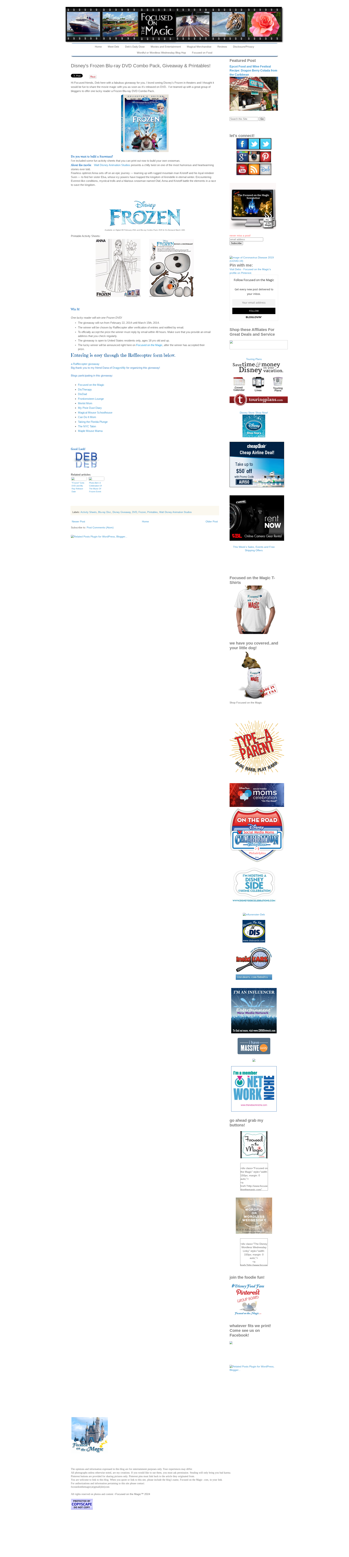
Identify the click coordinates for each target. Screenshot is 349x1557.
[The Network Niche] (254, 1110)
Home (98, 46)
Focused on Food (202, 52)
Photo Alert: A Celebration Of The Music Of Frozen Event (95, 487)
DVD (134, 512)
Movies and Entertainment (166, 46)
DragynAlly (119, 367)
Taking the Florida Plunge (93, 421)
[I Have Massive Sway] (254, 1053)
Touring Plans (254, 359)
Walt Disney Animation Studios (112, 165)
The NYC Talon (87, 426)
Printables (152, 512)
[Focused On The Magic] (231, 1343)
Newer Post (78, 521)
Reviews (222, 46)
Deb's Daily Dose (135, 46)
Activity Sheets (89, 512)
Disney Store (247, 412)
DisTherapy (85, 389)
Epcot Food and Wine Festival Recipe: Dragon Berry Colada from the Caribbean (253, 70)
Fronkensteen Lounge (91, 398)
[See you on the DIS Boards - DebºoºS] (253, 941)
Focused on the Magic (149, 345)
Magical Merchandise (199, 46)
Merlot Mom (85, 403)
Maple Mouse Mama (90, 430)
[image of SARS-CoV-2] (254, 260)
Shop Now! (261, 412)
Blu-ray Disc (104, 512)
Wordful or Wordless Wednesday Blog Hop (161, 52)
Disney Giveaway (122, 512)
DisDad (82, 394)
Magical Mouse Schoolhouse (95, 412)
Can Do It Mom (87, 417)
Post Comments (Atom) (100, 527)
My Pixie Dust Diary (90, 407)
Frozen (142, 512)
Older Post (212, 521)
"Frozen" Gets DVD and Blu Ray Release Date (78, 487)
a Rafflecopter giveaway (85, 363)
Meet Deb (113, 46)
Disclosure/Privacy (243, 46)
